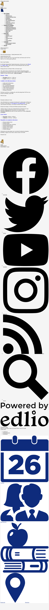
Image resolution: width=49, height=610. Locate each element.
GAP (7, 39)
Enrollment (8, 18)
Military (7, 32)
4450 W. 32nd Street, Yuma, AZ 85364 (8, 428)
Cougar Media (8, 40)
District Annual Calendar (11, 43)
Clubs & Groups (9, 38)
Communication (9, 24)
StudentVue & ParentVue (11, 27)
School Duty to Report (10, 22)
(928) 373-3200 (23, 428)
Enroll (4, 52)
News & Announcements (6, 54)
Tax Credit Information (10, 20)
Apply (4, 51)
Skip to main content (5, 1)
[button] (6, 13)
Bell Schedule (8, 44)
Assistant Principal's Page (11, 17)
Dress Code (8, 31)
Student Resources (9, 26)
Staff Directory (9, 19)
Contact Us (8, 21)
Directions (27, 602)
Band (7, 37)
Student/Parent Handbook (11, 28)
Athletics (7, 34)
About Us (8, 14)
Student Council (9, 35)
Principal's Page (9, 15)
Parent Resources (9, 29)
